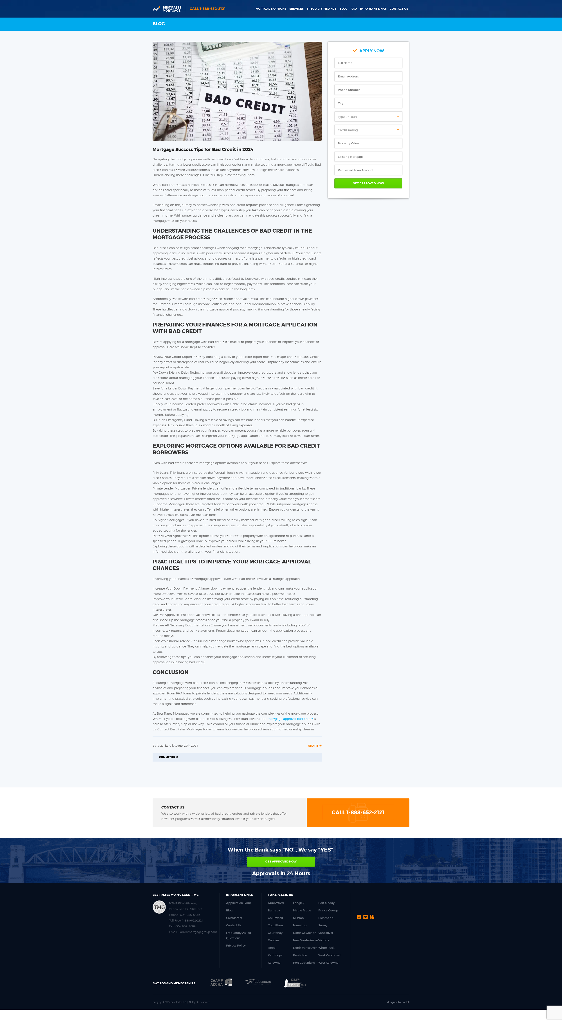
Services (296, 9)
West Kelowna (328, 963)
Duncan (273, 940)
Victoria (323, 940)
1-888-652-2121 (192, 920)
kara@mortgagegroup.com (198, 932)
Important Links (373, 9)
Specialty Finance (322, 9)
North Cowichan (304, 933)
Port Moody (326, 903)
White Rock (326, 948)
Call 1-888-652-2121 (208, 8)
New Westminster (305, 940)
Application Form (238, 903)
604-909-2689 (185, 926)
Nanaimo (299, 925)
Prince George (328, 910)
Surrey (322, 925)
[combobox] (368, 116)
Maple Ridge (302, 910)
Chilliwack (275, 918)
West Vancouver (329, 955)
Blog (344, 9)
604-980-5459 (190, 914)
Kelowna (274, 963)
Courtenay (275, 933)
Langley (298, 903)
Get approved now (281, 861)
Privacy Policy (236, 945)
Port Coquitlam (304, 963)
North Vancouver (305, 948)
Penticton (300, 955)
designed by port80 (398, 1002)
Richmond (325, 918)
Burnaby (274, 910)
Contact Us (399, 9)
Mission (298, 918)
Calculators (234, 918)
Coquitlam (275, 925)
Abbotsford (276, 903)
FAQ (354, 9)
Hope (272, 948)
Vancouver (325, 933)
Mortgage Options (271, 9)
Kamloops (275, 955)
